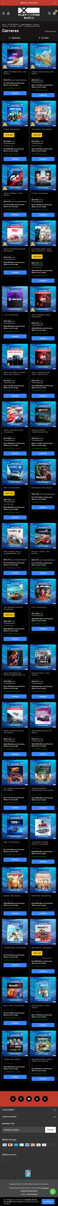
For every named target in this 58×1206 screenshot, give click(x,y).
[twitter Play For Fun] (45, 1099)
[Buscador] (49, 13)
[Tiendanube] (29, 1194)
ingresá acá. (45, 1188)
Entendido (48, 1201)
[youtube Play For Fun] (29, 1099)
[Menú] (4, 13)
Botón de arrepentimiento (29, 1191)
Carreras (13, 26)
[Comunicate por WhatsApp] (53, 1191)
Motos (20, 26)
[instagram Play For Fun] (13, 1099)
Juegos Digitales (26, 24)
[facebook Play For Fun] (21, 1099)
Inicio (4, 24)
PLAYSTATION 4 (13, 24)
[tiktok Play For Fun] (37, 1099)
